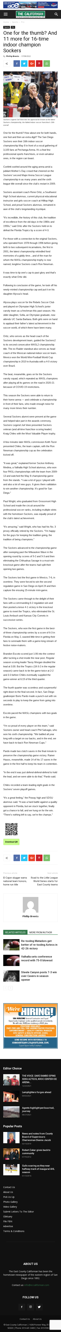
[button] (56, 14)
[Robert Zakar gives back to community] (11, 1154)
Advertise (8, 1226)
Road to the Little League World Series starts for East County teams (44, 881)
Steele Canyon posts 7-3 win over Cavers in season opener (39, 976)
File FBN (7, 1221)
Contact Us (9, 1187)
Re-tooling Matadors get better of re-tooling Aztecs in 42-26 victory (39, 944)
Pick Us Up (8, 1196)
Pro (22, 22)
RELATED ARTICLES (15, 932)
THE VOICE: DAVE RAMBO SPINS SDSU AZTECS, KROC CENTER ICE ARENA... (39, 1079)
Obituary (7, 1216)
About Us (8, 1192)
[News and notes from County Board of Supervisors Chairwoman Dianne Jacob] (11, 1137)
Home (6, 22)
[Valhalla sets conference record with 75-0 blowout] (11, 960)
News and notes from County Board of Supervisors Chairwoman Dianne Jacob (37, 1136)
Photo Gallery (10, 1201)
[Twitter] (39, 1307)
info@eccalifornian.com (36, 1285)
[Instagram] (30, 1307)
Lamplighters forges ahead (36, 1092)
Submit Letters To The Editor (18, 1211)
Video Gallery (10, 1206)
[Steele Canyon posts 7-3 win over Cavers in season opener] (11, 976)
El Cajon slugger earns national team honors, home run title (15, 881)
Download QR (11, 842)
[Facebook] (22, 1307)
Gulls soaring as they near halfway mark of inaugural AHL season (38, 1169)
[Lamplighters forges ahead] (11, 1096)
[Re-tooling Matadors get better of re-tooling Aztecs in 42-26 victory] (11, 944)
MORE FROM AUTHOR (40, 932)
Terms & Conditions (13, 1231)
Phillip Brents (12, 56)
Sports (15, 22)
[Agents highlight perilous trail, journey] (11, 1111)
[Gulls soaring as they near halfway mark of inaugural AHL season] (11, 1169)
